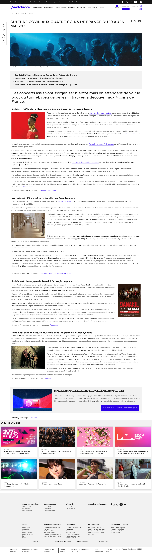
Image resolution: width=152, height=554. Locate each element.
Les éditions (135, 8)
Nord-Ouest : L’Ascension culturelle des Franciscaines (39, 78)
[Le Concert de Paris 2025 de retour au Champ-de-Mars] (57, 436)
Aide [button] (4, 26)
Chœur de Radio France (52, 534)
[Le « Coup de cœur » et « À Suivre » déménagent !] (19, 469)
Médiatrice (48, 508)
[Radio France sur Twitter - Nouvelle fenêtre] (127, 2)
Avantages (126, 9)
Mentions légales (13, 550)
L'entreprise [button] (37, 7)
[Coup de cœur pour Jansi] (57, 469)
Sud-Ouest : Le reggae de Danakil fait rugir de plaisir (39, 81)
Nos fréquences (99, 550)
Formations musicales (52, 524)
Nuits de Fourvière (130, 134)
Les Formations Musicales (77, 2)
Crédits (117, 549)
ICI (30, 2)
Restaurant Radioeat (117, 531)
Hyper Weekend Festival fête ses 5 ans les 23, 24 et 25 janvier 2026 (17, 452)
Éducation (81, 7)
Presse (101, 7)
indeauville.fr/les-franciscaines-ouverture (55, 274)
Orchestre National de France (52, 528)
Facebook (54, 325)
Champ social (92, 7)
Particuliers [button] (48, 7)
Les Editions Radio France (97, 531)
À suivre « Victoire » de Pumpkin (92, 484)
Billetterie (135, 6)
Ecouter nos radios (117, 529)
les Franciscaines (64, 201)
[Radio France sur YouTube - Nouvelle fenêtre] (136, 2)
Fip (60, 2)
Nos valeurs (70, 529)
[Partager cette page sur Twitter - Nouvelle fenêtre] (135, 21)
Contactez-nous (50, 504)
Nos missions (70, 532)
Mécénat (71, 7)
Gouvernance (71, 531)
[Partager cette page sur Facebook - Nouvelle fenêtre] (131, 21)
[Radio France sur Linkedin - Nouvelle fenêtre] (141, 2)
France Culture (39, 2)
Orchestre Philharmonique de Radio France (53, 531)
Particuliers (103, 542)
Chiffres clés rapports (73, 527)
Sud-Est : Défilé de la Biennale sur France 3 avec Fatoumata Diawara (46, 75)
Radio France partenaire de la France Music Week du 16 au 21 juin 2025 (133, 452)
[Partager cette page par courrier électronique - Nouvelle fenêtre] (139, 21)
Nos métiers (25, 508)
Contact (3, 42)
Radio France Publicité (96, 529)
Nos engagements (72, 534)
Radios (24, 524)
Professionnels (94, 524)
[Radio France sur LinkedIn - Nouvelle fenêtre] (125, 504)
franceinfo (24, 2)
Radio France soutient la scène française (89, 390)
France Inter (14, 2)
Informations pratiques (119, 524)
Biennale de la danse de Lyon (100, 113)
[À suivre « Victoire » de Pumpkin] (95, 469)
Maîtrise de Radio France (53, 536)
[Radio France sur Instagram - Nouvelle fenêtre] (131, 2)
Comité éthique (49, 510)
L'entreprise (70, 524)
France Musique (51, 2)
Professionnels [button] (60, 7)
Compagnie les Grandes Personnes (85, 162)
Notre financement (73, 536)
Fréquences (3, 31)
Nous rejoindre (26, 510)
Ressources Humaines (30, 504)
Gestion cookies (62, 550)
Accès (3, 37)
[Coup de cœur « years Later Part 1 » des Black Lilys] (133, 469)
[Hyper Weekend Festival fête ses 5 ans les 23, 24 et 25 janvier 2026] (19, 436)
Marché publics (93, 534)
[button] (117, 6)
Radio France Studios (95, 527)
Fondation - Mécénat (63, 542)
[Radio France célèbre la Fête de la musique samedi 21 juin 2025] (95, 436)
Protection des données (49, 550)
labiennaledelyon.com (48, 191)
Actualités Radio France (97, 504)
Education (37, 542)
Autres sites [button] (92, 2)
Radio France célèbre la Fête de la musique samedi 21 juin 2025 (93, 452)
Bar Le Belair (115, 532)
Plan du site (109, 550)
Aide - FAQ (47, 507)
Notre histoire (71, 538)
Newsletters (125, 6)
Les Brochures (71, 508)
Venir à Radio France (117, 527)
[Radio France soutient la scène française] (32, 400)
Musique (33, 418)
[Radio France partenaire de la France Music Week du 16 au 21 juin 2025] (133, 436)
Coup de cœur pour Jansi (52, 484)
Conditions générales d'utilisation (30, 550)
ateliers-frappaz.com (30, 187)
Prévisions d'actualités (96, 532)
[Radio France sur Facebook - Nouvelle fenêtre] (123, 2)
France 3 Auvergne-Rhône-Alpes (101, 144)
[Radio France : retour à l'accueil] (20, 7)
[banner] (76, 2)
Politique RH (26, 507)
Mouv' (65, 2)
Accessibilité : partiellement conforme (81, 550)
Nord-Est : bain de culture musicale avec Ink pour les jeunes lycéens (46, 85)
